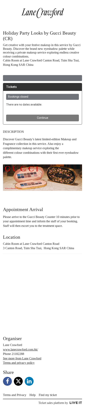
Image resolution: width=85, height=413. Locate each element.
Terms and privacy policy (19, 362)
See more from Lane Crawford (22, 358)
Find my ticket (48, 395)
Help (32, 395)
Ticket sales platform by (53, 403)
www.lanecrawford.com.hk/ (20, 349)
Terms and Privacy (14, 395)
